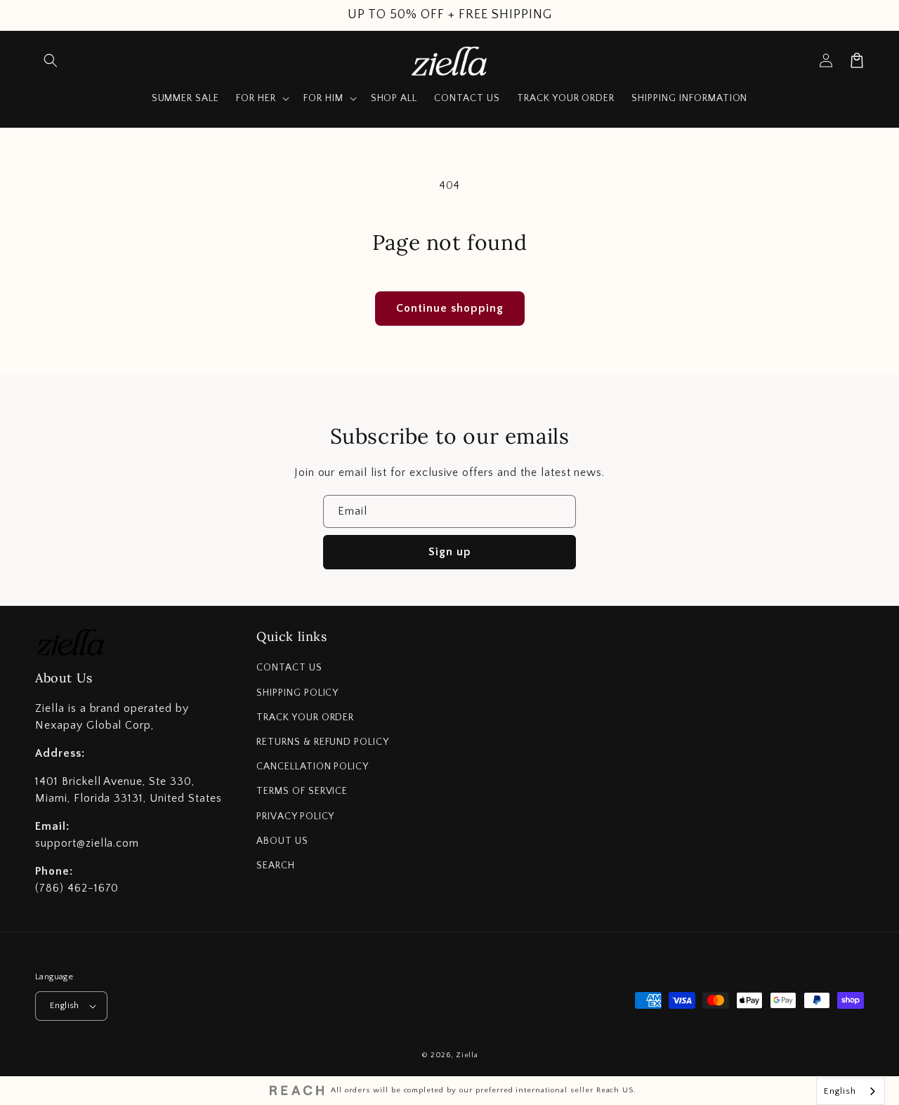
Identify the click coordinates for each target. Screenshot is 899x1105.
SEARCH (275, 865)
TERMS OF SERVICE (302, 791)
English (64, 1005)
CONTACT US (289, 667)
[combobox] (850, 1091)
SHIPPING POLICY (297, 693)
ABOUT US (282, 841)
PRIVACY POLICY (295, 816)
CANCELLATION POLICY (312, 766)
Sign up (449, 551)
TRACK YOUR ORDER (305, 717)
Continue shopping (450, 308)
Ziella (467, 1055)
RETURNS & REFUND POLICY (322, 742)
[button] (50, 60)
